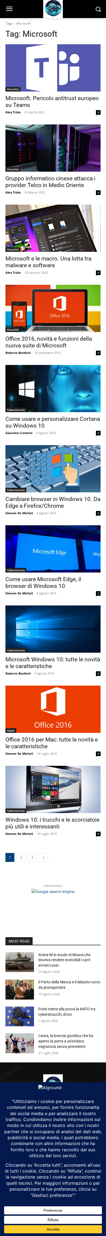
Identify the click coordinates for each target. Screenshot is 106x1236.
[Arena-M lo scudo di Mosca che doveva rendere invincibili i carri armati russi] (19, 962)
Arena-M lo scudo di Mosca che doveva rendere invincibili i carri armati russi (64, 960)
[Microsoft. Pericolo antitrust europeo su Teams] (53, 68)
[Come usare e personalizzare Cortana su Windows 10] (53, 388)
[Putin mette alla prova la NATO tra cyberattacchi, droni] (19, 1017)
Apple (11, 730)
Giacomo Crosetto (19, 433)
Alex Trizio (13, 112)
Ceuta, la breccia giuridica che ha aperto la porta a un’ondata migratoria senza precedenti (65, 1041)
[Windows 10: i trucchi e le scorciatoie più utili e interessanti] (53, 789)
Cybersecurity (16, 410)
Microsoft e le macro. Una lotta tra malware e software (48, 262)
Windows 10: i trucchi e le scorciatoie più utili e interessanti (52, 823)
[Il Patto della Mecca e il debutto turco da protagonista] (19, 990)
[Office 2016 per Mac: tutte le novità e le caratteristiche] (53, 709)
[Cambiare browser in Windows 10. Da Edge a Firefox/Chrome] (53, 468)
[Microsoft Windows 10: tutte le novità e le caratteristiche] (53, 629)
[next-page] (43, 857)
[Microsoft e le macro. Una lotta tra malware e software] (53, 228)
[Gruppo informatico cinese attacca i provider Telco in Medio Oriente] (53, 148)
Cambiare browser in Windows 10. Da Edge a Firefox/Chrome (52, 502)
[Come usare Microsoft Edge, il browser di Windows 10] (53, 549)
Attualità (13, 89)
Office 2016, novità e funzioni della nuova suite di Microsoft (48, 342)
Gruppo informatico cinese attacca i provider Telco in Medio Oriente (50, 181)
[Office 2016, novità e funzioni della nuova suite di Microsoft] (53, 308)
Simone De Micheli (19, 513)
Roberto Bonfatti (18, 353)
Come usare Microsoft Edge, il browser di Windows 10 (43, 582)
